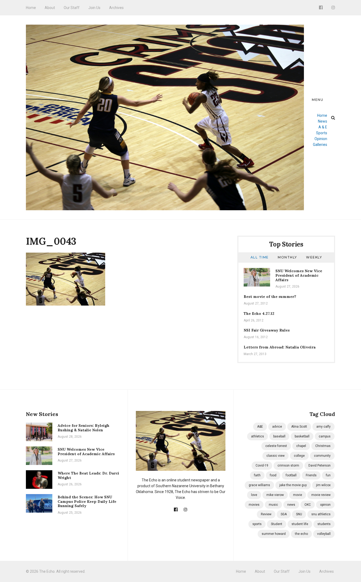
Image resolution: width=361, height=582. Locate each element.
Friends (311, 475)
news (291, 505)
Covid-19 (262, 465)
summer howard (274, 534)
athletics (257, 436)
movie (297, 495)
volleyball (324, 534)
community (322, 456)
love (254, 495)
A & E (322, 127)
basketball (302, 436)
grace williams (259, 485)
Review (266, 514)
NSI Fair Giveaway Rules (267, 330)
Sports (321, 133)
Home (31, 8)
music (273, 505)
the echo (301, 534)
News (322, 121)
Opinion (320, 139)
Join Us (94, 8)
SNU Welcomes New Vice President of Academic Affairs (298, 275)
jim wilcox (323, 485)
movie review (321, 495)
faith (257, 475)
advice (277, 426)
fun (328, 475)
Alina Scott (299, 426)
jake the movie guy (293, 485)
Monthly (287, 257)
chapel (301, 446)
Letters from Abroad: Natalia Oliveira (280, 347)
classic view (275, 456)
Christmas (323, 446)
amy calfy (323, 426)
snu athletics (321, 514)
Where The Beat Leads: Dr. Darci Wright (88, 475)
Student (276, 524)
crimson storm (288, 465)
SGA (284, 514)
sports (257, 524)
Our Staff (72, 8)
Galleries (320, 144)
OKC (307, 505)
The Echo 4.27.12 (259, 313)
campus (325, 436)
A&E (260, 426)
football (291, 475)
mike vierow (275, 495)
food (273, 475)
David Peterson (319, 465)
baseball (279, 436)
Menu (317, 100)
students (324, 524)
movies (254, 505)
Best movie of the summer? (270, 296)
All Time (260, 257)
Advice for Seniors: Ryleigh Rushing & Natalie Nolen (83, 427)
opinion (325, 505)
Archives (116, 8)
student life (299, 524)
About (50, 8)
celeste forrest (276, 446)
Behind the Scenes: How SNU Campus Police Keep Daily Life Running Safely (87, 501)
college (299, 456)
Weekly (314, 257)
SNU (299, 514)
